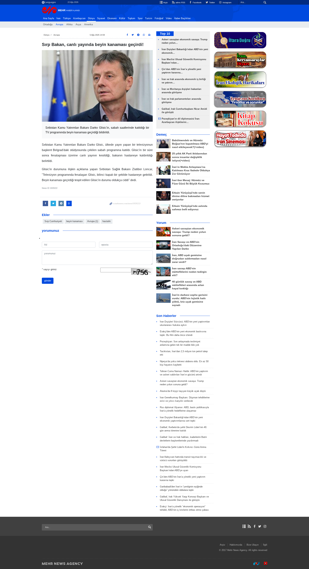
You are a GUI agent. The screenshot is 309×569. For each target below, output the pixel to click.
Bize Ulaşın (253, 544)
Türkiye (67, 18)
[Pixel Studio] (263, 563)
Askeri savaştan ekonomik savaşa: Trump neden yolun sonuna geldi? (189, 232)
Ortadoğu (48, 24)
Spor (140, 18)
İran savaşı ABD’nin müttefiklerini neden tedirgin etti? (189, 272)
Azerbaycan (79, 18)
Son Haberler (166, 316)
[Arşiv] (244, 526)
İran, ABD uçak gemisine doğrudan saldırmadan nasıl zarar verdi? (189, 258)
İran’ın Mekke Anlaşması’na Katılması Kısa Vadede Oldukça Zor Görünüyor (191, 170)
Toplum (131, 18)
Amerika (88, 24)
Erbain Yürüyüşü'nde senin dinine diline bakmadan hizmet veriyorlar (190, 196)
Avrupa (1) (92, 221)
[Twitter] (260, 526)
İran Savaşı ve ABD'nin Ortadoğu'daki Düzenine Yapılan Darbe (187, 245)
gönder (47, 280)
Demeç (161, 134)
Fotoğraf (159, 18)
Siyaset (101, 18)
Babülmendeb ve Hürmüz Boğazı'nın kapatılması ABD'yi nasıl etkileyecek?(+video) (190, 144)
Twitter (212, 2)
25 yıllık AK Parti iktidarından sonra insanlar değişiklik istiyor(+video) (189, 157)
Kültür (122, 18)
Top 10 (165, 33)
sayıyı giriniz (49, 269)
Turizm (148, 18)
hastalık (106, 221)
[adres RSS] (249, 526)
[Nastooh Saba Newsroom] (255, 563)
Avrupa (59, 24)
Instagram (226, 2)
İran (58, 18)
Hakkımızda (236, 544)
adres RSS (180, 2)
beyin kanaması (74, 221)
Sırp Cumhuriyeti (53, 221)
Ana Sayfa (48, 18)
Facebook (197, 2)
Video (169, 18)
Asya (78, 24)
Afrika (69, 24)
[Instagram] (265, 526)
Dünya (91, 18)
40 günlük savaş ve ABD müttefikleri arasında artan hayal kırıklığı (188, 285)
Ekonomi (112, 18)
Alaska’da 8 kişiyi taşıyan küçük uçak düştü (183, 391)
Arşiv (165, 2)
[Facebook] (254, 526)
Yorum (161, 223)
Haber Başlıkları (182, 18)
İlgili (265, 544)
